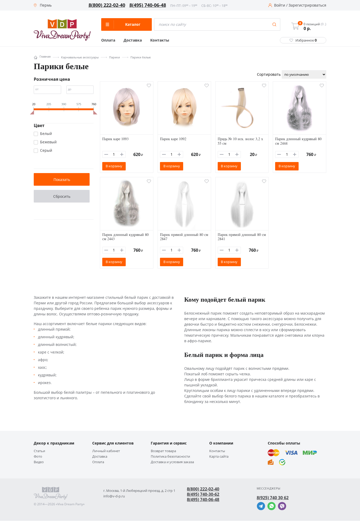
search (274, 24)
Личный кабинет (106, 451)
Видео (39, 462)
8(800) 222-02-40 (107, 5)
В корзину (114, 166)
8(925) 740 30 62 (273, 498)
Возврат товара (163, 451)
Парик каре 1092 (173, 138)
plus (122, 154)
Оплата (108, 40)
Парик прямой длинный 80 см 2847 (184, 236)
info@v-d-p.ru (114, 496)
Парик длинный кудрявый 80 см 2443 (125, 236)
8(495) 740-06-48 (147, 5)
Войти (279, 5)
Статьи (39, 451)
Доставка (133, 40)
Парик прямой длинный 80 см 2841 (242, 236)
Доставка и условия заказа (172, 462)
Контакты (159, 40)
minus (106, 154)
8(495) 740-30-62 (203, 494)
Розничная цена (52, 79)
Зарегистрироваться (307, 5)
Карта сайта (218, 456)
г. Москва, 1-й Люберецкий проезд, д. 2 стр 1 (139, 490)
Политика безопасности (170, 456)
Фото (38, 456)
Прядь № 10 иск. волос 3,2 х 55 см (240, 141)
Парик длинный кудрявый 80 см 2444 (298, 141)
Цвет (39, 125)
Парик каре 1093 (115, 138)
